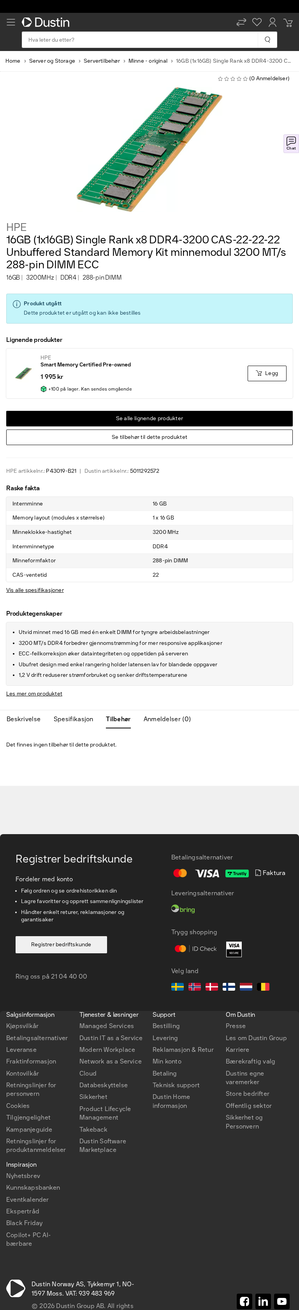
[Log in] (272, 22)
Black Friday (24, 1223)
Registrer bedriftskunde (61, 944)
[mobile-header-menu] (11, 22)
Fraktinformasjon (31, 1061)
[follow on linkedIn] (263, 1301)
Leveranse (21, 1049)
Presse (236, 1026)
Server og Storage (52, 61)
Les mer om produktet (34, 693)
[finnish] (229, 988)
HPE (16, 227)
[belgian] (263, 988)
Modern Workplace (107, 1049)
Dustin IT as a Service (110, 1038)
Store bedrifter (247, 1093)
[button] (241, 22)
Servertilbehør (102, 61)
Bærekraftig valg (250, 1061)
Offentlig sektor (249, 1105)
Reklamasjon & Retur (183, 1049)
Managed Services (106, 1026)
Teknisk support (176, 1085)
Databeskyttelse (103, 1085)
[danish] (212, 988)
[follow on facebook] (244, 1301)
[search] (267, 40)
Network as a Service (110, 1061)
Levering (165, 1038)
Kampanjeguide (29, 1129)
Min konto (167, 1061)
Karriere (238, 1049)
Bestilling (166, 1026)
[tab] (26, 719)
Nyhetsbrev (23, 1176)
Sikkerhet (93, 1096)
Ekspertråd (22, 1211)
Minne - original (147, 61)
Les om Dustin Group (256, 1038)
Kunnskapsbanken (33, 1187)
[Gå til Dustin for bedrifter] (47, 22)
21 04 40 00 (69, 976)
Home (13, 61)
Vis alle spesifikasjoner (35, 590)
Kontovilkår (22, 1073)
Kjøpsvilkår (22, 1026)
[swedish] (177, 988)
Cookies (18, 1105)
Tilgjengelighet (28, 1117)
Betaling (165, 1073)
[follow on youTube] (282, 1301)
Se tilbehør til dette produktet (149, 437)
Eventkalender (27, 1199)
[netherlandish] (246, 988)
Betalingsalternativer (37, 1038)
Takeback (93, 1129)
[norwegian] (194, 988)
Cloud (88, 1073)
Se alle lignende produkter (149, 418)
